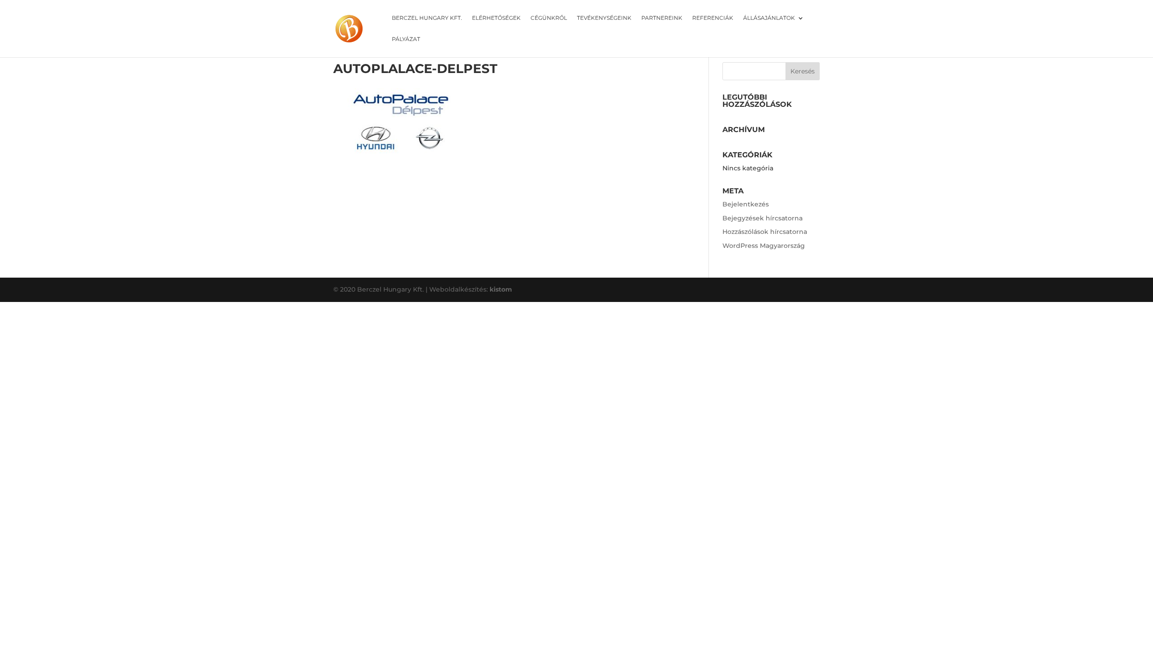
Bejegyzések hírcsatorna (762, 218)
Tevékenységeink (604, 18)
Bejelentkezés (745, 204)
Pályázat (406, 39)
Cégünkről (549, 18)
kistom (501, 289)
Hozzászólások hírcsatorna (764, 232)
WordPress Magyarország (763, 246)
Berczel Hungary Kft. (427, 18)
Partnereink (661, 18)
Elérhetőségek (496, 18)
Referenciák (712, 18)
